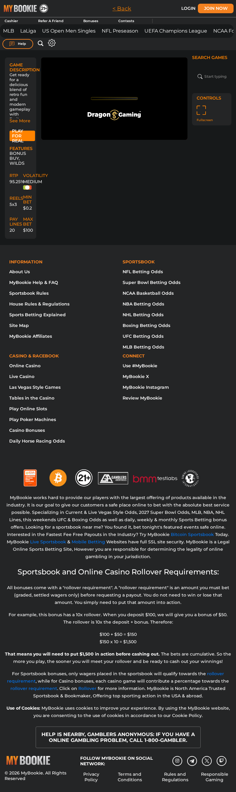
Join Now (216, 8)
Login (188, 8)
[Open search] (40, 44)
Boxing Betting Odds (146, 325)
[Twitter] (207, 761)
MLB (8, 31)
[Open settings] (50, 43)
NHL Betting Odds (143, 314)
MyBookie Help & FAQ (33, 282)
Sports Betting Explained (37, 314)
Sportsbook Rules (29, 293)
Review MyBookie (142, 398)
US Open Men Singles (69, 31)
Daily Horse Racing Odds (37, 441)
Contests (126, 21)
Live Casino (21, 376)
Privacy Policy (91, 776)
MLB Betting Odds (143, 347)
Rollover (87, 688)
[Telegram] (192, 761)
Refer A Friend (51, 21)
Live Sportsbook (48, 542)
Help (21, 43)
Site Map (19, 325)
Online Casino (25, 365)
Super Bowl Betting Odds (151, 282)
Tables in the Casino (31, 398)
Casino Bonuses (27, 430)
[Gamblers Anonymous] (113, 475)
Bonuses (90, 21)
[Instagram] (177, 761)
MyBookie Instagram (146, 387)
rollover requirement (33, 688)
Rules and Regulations (175, 776)
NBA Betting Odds (143, 304)
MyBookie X (136, 376)
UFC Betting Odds (143, 336)
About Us (19, 271)
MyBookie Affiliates (30, 336)
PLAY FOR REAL (17, 136)
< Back (121, 8)
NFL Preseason (120, 31)
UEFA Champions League (175, 31)
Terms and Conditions (130, 776)
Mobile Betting (88, 542)
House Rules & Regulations (39, 304)
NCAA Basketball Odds (148, 293)
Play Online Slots (28, 409)
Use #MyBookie (140, 365)
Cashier (11, 21)
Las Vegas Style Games (35, 387)
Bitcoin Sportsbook (192, 534)
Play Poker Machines (32, 419)
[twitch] (221, 761)
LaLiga (28, 31)
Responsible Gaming (214, 776)
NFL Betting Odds (143, 271)
